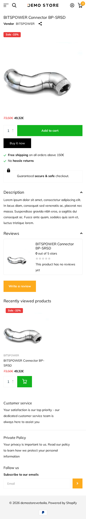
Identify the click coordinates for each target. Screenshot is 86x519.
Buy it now (17, 143)
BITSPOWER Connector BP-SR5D (24, 363)
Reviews (11, 233)
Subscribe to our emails (21, 475)
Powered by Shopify (62, 503)
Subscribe (77, 483)
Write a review (20, 286)
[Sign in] (72, 5)
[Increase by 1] (14, 127)
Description (14, 192)
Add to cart (49, 131)
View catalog (6, 5)
